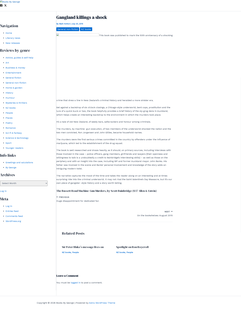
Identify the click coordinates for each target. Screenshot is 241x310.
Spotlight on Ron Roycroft (132, 247)
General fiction (13, 77)
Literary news (13, 38)
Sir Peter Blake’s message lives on (83, 247)
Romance (11, 128)
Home (9, 33)
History (9, 92)
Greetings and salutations (19, 162)
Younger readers (14, 148)
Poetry (9, 123)
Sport (8, 143)
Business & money (15, 67)
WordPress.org (13, 221)
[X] (5, 6)
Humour (10, 97)
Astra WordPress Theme (102, 302)
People (9, 113)
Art (7, 62)
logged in (75, 282)
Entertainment (13, 72)
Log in (3, 191)
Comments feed (14, 216)
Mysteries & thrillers (16, 102)
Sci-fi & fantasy (14, 133)
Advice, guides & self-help (19, 57)
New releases (13, 43)
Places (9, 118)
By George (11, 167)
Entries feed (12, 211)
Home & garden (14, 87)
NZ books (11, 107)
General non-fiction (16, 82)
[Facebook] (1, 6)
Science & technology (17, 138)
